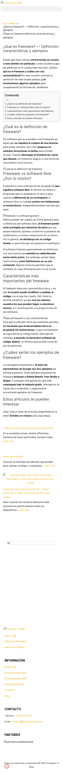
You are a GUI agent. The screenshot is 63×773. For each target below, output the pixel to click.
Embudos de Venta (14, 684)
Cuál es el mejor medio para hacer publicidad (28, 428)
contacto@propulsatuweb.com (27, 721)
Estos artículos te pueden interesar (24, 118)
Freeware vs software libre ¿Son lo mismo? (28, 107)
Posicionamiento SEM (16, 678)
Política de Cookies (14, 647)
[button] (31, 9)
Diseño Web (11, 667)
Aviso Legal (10, 635)
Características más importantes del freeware (30, 111)
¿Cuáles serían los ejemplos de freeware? (28, 114)
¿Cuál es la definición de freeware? (24, 103)
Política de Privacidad (15, 641)
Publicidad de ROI (13, 456)
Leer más (8, 441)
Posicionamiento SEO (15, 673)
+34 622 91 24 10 (23, 715)
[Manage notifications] (6, 766)
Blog (7, 696)
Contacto (9, 690)
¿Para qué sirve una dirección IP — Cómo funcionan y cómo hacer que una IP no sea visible (26, 493)
